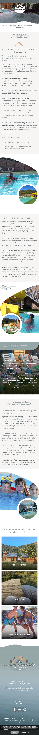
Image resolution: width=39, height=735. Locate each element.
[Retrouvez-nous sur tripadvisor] (19, 709)
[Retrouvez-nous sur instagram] (24, 709)
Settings (24, 732)
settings (6, 729)
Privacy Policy (19, 720)
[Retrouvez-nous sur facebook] (14, 709)
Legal (12, 720)
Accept (14, 732)
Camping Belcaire (9, 25)
